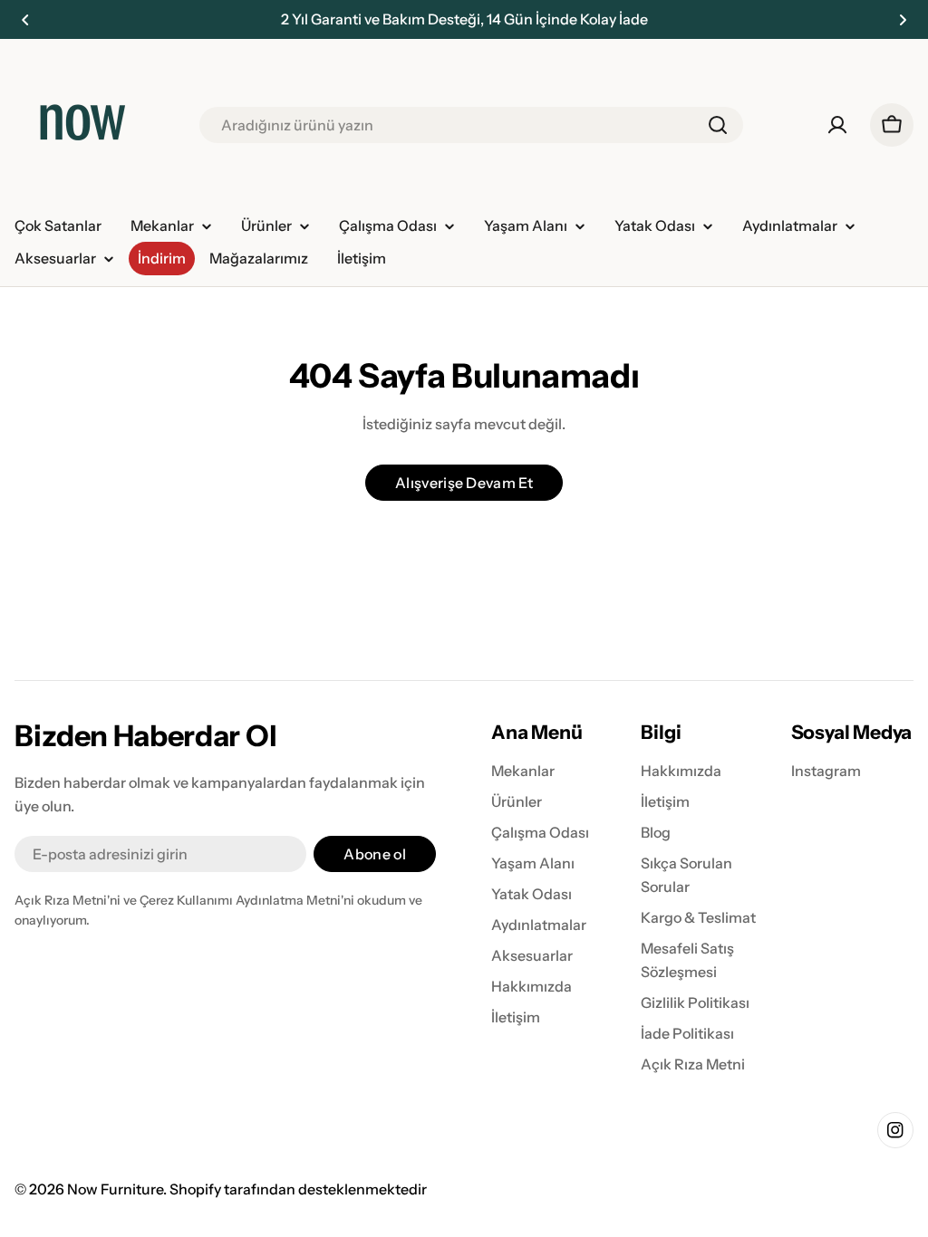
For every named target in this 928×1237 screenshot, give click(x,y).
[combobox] (471, 125)
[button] (25, 20)
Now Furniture (115, 1189)
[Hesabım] (837, 125)
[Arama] (718, 125)
